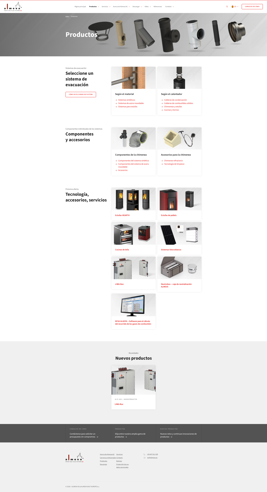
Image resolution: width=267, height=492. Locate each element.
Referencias (158, 6)
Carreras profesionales (108, 458)
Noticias (119, 461)
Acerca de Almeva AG (120, 6)
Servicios (105, 6)
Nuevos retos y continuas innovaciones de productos (178, 435)
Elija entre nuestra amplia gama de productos (130, 435)
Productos (93, 6)
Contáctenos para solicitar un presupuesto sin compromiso (83, 435)
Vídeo (147, 6)
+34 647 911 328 (152, 454)
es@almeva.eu (152, 457)
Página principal (80, 6)
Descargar (136, 6)
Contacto (168, 6)
